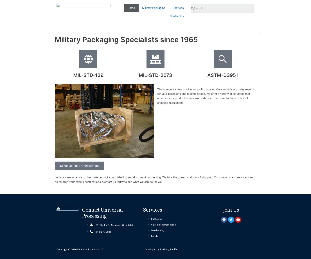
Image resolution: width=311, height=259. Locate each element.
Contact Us (177, 16)
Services (178, 8)
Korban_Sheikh (168, 249)
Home (131, 8)
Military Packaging (153, 8)
